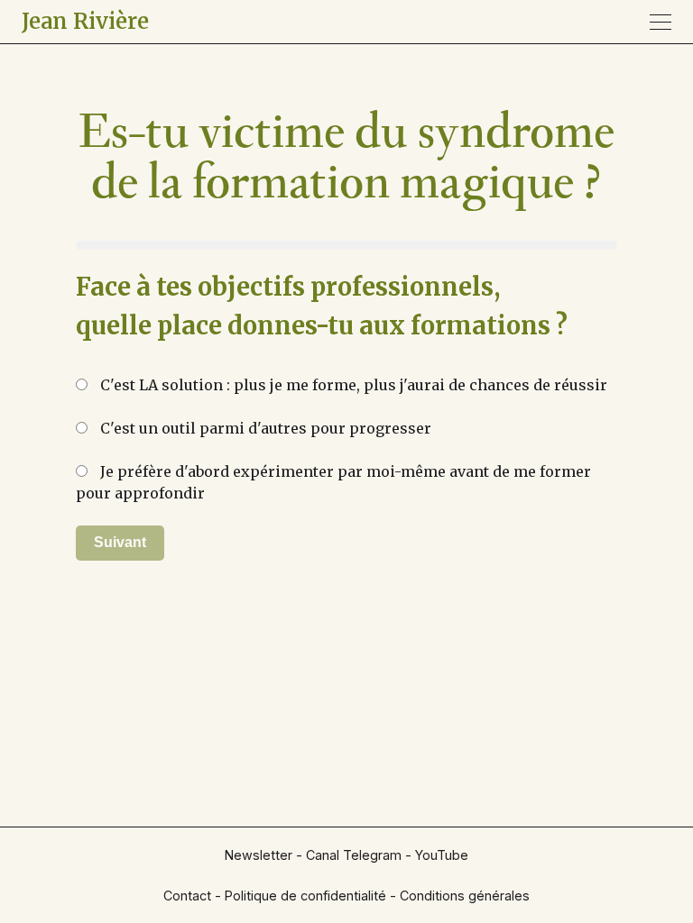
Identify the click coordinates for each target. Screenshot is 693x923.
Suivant (120, 542)
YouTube (441, 855)
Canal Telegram (354, 855)
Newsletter (258, 855)
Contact (187, 895)
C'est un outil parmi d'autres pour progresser (264, 420)
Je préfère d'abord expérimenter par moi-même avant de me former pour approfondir (333, 463)
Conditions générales (465, 895)
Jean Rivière (85, 21)
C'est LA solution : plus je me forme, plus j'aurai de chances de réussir (352, 377)
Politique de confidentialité (305, 895)
